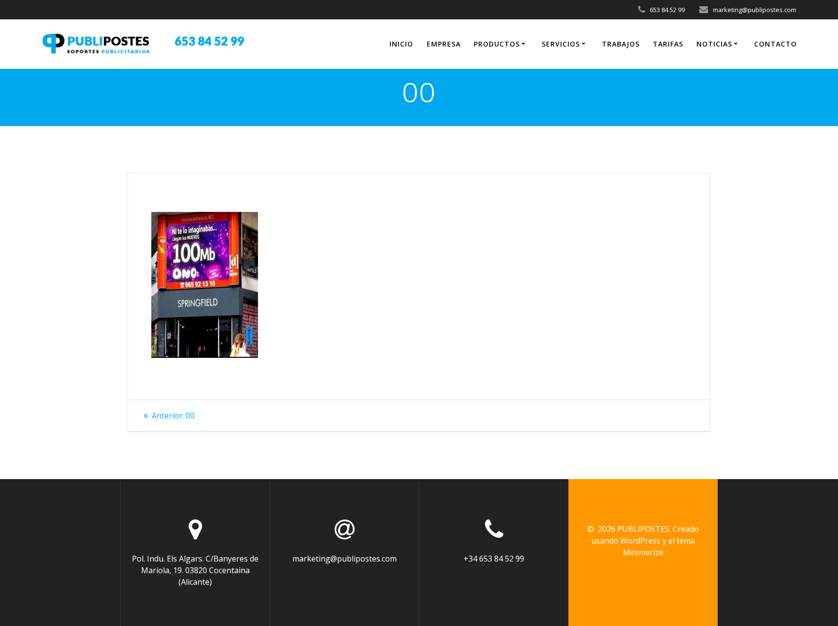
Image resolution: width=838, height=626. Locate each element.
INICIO (401, 43)
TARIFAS (668, 43)
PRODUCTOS (497, 43)
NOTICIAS (714, 43)
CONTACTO (775, 43)
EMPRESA (444, 43)
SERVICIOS (561, 43)
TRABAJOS (621, 43)
